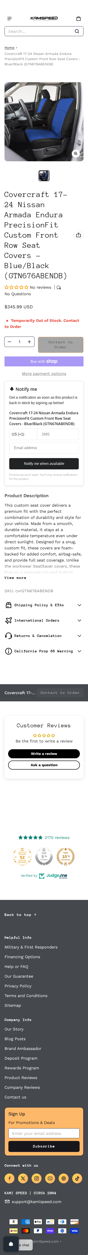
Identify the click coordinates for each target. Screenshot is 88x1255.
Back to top (18, 915)
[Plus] (29, 342)
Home (9, 48)
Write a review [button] (44, 754)
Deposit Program (21, 1058)
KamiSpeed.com (45, 1241)
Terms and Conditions (26, 995)
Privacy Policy (18, 985)
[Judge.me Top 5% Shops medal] (44, 857)
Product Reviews (21, 1077)
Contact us (15, 1097)
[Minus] (9, 342)
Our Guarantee (19, 976)
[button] (44, 31)
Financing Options (22, 956)
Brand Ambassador (23, 1048)
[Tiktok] (77, 1178)
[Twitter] (23, 1178)
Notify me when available (44, 464)
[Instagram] (37, 1178)
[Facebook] (9, 1178)
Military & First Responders (31, 947)
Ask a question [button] (44, 765)
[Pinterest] (64, 1178)
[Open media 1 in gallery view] (44, 175)
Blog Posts (15, 1038)
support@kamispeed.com (36, 1201)
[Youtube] (50, 1178)
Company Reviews (22, 1087)
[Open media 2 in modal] (44, 121)
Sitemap (13, 1005)
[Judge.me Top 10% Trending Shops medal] (66, 857)
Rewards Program (22, 1067)
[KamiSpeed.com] (44, 18)
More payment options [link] (44, 373)
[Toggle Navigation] (9, 18)
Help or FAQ (16, 966)
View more (16, 578)
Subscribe (44, 1146)
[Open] (11, 1244)
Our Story (14, 1029)
